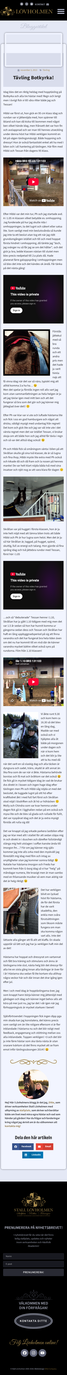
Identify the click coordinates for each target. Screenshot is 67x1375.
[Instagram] (26, 4)
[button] (61, 11)
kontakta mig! (13, 1126)
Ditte (51, 1102)
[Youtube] (31, 4)
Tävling (46, 70)
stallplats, (25, 1110)
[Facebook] (21, 4)
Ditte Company (51, 1369)
